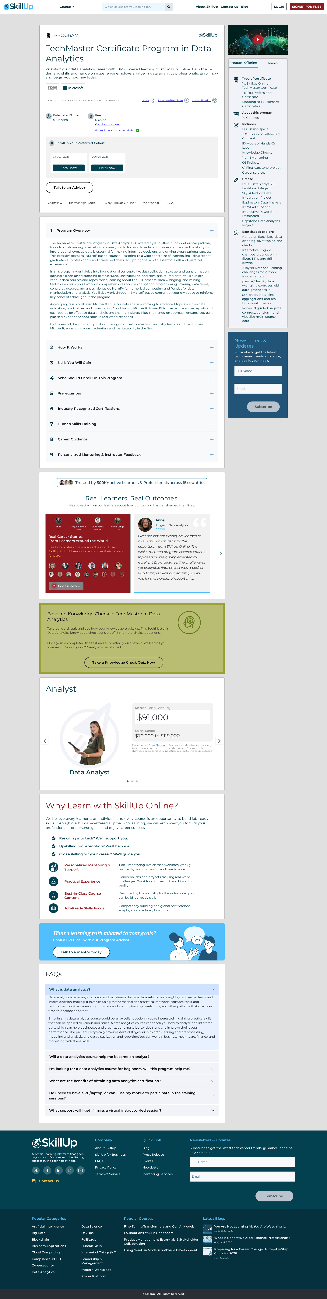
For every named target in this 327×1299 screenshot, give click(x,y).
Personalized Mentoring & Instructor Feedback (95, 455)
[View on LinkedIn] (58, 1170)
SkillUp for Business (110, 1154)
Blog (244, 7)
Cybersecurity (43, 1265)
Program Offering (243, 62)
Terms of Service (108, 1174)
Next (219, 741)
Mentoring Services (157, 1174)
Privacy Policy (106, 1167)
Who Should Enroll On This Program (86, 378)
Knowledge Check (83, 203)
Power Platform (93, 1276)
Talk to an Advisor (69, 188)
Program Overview (70, 230)
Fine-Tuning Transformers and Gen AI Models (159, 1226)
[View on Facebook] (47, 1170)
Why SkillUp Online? (120, 203)
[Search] (169, 7)
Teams (273, 63)
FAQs (170, 203)
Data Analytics (43, 1272)
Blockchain (40, 1239)
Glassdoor (162, 745)
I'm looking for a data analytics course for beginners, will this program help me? (120, 1069)
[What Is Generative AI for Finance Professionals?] (249, 1240)
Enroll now (69, 168)
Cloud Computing (46, 1252)
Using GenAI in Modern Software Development (160, 1250)
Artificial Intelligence (48, 1226)
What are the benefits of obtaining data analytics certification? (105, 1081)
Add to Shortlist (201, 100)
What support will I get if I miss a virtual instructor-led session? (105, 1110)
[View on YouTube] (80, 1170)
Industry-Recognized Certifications (85, 409)
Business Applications (49, 1246)
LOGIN (279, 7)
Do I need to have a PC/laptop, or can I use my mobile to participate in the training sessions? (122, 1095)
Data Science (91, 1226)
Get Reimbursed (107, 124)
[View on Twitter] (36, 1170)
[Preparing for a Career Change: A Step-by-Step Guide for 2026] (249, 1253)
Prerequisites (65, 393)
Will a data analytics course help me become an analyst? (99, 1057)
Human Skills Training (73, 424)
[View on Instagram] (69, 1170)
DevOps (87, 1233)
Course (65, 7)
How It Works (66, 347)
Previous (44, 741)
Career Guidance (68, 439)
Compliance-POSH (46, 1259)
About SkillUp (207, 7)
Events (147, 1161)
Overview (55, 203)
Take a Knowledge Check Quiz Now (123, 662)
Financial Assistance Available (115, 130)
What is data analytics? (69, 989)
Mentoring (150, 203)
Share (145, 100)
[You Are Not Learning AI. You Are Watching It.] (249, 1229)
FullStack (88, 1239)
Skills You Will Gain (70, 363)
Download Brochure (170, 100)
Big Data (38, 1233)
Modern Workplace (96, 1270)
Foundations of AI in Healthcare (149, 1233)
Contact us (229, 7)
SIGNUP (307, 7)
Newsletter (151, 1167)
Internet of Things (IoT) (99, 1252)
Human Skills (91, 1246)
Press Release (153, 1154)
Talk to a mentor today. (81, 952)
